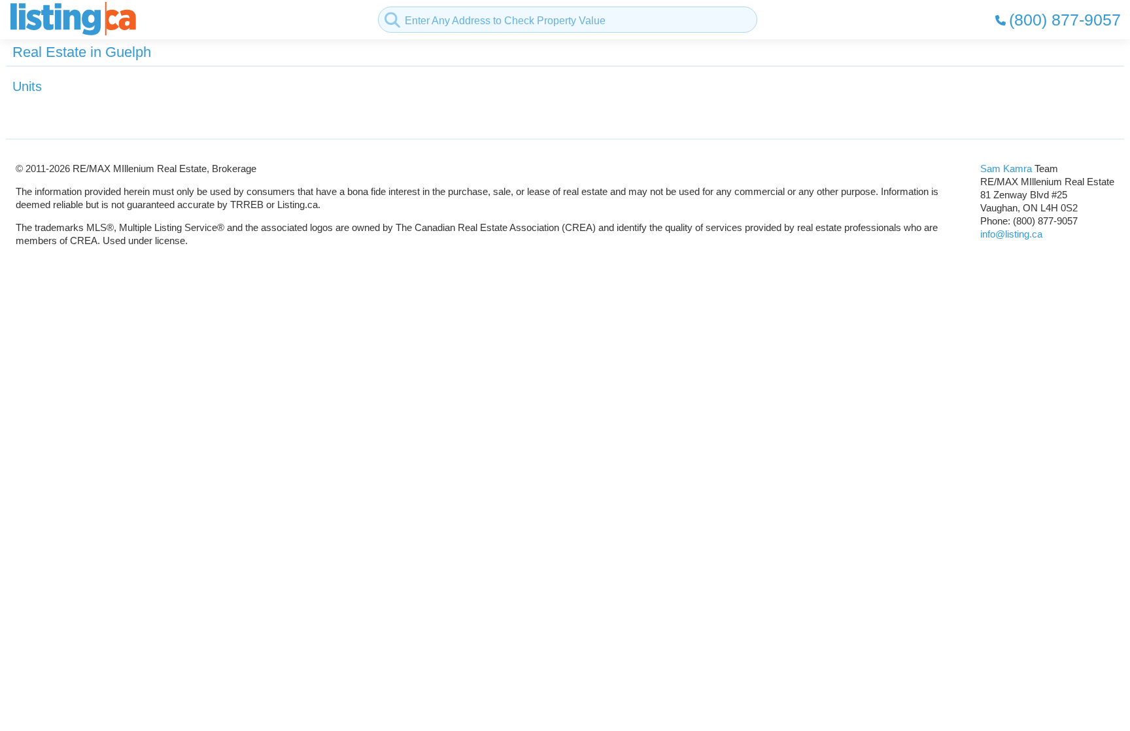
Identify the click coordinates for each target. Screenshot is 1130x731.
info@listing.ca (1011, 234)
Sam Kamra (1006, 168)
